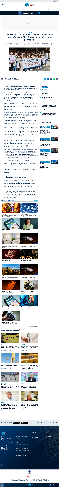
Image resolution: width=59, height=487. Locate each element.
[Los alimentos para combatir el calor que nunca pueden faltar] (10, 358)
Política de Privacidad (28, 464)
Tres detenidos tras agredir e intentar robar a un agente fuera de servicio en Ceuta (10, 386)
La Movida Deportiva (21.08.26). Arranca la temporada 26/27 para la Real (45, 155)
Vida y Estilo (41, 9)
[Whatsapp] (54, 79)
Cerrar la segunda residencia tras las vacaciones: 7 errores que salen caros (29, 347)
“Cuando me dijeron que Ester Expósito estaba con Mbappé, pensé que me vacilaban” (49, 114)
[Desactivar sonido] (53, 485)
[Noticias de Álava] (38, 472)
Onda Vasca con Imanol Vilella (22, 450)
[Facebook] (51, 79)
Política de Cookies (36, 464)
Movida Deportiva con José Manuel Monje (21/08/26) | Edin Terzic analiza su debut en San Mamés (45, 131)
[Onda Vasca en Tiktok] (56, 422)
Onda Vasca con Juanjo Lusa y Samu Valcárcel (22, 445)
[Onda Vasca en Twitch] (53, 422)
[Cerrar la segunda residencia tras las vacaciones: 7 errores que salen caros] (29, 338)
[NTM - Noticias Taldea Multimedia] (29, 472)
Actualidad (15, 9)
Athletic (27, 9)
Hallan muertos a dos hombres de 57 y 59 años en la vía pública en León (10, 347)
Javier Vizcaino (48, 436)
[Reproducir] (39, 13)
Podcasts (8, 9)
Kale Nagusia (18, 438)
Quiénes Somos (13, 464)
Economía (23, 344)
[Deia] (11, 472)
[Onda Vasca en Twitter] (41, 422)
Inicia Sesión (50, 1)
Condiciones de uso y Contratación (48, 464)
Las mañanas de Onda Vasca (22, 434)
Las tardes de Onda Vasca (21, 436)
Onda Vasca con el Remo (28, 13)
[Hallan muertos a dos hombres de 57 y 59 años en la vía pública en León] (10, 338)
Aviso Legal (20, 464)
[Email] (57, 79)
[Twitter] (45, 79)
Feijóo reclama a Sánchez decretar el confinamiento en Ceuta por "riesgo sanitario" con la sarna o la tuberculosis (9, 406)
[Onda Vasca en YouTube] (47, 422)
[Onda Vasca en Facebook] (44, 422)
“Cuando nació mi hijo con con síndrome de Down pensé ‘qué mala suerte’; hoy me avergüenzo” (49, 107)
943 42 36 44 (5, 445)
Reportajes (34, 435)
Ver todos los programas (21, 455)
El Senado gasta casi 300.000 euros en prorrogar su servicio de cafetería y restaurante (29, 367)
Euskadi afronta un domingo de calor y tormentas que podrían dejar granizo (49, 92)
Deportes (34, 9)
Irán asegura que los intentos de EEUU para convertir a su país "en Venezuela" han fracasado (29, 386)
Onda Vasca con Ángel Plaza (22, 453)
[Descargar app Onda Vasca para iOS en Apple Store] (24, 422)
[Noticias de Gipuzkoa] (20, 472)
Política (22, 363)
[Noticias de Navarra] (49, 472)
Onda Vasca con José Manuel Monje (22, 441)
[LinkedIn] (48, 79)
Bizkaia (21, 9)
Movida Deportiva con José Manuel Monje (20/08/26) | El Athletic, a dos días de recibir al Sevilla (45, 143)
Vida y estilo (45, 96)
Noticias (34, 432)
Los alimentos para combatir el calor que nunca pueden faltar (9, 366)
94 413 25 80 (5, 440)
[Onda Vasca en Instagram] (50, 422)
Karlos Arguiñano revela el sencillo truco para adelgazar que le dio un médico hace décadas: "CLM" (49, 99)
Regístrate (55, 1)
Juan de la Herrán (48, 434)
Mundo (22, 383)
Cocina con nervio (48, 438)
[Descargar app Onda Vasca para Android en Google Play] (16, 422)
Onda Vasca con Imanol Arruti (22, 448)
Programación (50, 9)
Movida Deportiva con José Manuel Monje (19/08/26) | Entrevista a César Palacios (45, 166)
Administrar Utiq (32, 466)
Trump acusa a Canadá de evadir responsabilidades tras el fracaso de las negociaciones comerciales (29, 406)
